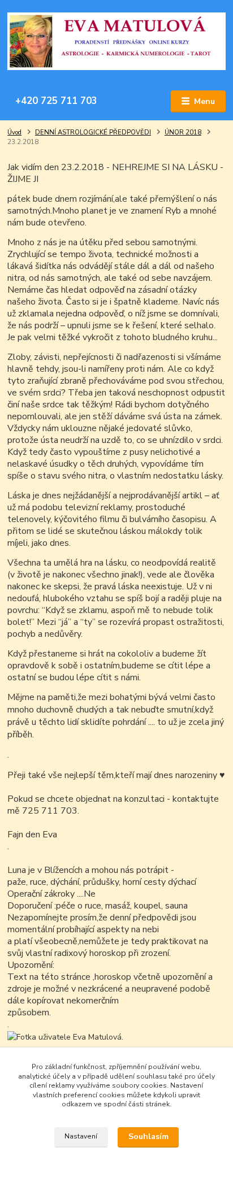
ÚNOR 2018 (183, 132)
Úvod (14, 132)
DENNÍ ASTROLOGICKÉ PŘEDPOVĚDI (93, 132)
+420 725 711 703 (56, 100)
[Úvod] (116, 41)
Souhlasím (148, 1136)
